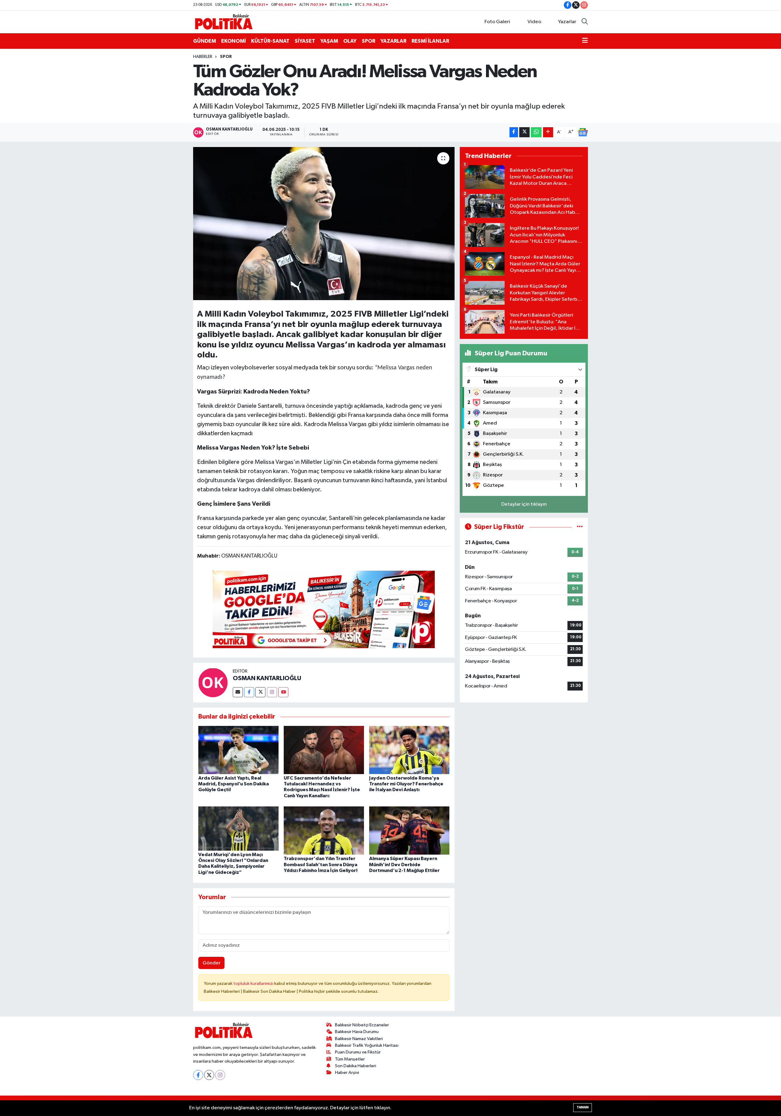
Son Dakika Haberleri (355, 1066)
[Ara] (584, 22)
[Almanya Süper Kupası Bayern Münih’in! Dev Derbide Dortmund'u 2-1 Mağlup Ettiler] (409, 830)
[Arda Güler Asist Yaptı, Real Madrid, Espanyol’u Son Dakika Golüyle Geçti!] (238, 749)
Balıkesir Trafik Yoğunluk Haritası (366, 1045)
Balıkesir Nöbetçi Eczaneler (362, 1025)
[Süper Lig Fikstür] (580, 526)
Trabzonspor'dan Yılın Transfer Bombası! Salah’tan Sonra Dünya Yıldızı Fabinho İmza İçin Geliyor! (321, 864)
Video (534, 21)
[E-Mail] (238, 692)
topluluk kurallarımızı (253, 983)
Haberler (202, 57)
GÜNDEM (204, 41)
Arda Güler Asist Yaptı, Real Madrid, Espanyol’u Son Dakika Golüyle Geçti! (233, 784)
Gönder (212, 963)
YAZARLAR (393, 41)
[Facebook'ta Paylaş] (513, 132)
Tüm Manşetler (350, 1059)
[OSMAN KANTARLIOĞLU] (213, 682)
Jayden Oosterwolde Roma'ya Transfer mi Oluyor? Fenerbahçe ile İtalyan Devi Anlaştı (406, 784)
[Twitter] (260, 692)
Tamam (582, 1107)
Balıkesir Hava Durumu (357, 1031)
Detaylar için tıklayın (524, 504)
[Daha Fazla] (548, 132)
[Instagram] (272, 692)
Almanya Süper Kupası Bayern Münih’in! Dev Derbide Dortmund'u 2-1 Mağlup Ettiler (404, 864)
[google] (324, 609)
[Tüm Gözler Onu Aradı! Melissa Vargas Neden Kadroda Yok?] (324, 223)
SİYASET (305, 41)
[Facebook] (249, 692)
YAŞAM (329, 41)
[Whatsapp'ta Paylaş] (536, 132)
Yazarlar (567, 21)
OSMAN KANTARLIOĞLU (267, 678)
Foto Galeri (497, 21)
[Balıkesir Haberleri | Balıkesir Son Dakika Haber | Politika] (223, 21)
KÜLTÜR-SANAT (270, 41)
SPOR (368, 41)
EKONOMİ (233, 41)
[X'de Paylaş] (524, 132)
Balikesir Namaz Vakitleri (359, 1038)
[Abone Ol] (583, 132)
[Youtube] (283, 692)
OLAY (350, 41)
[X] (209, 1075)
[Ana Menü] (585, 41)
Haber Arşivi (347, 1072)
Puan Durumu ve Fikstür (358, 1052)
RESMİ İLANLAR (430, 41)
